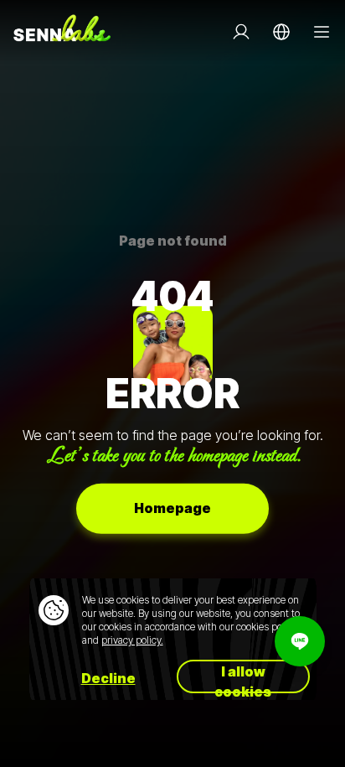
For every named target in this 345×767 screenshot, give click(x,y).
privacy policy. (132, 640)
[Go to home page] (62, 32)
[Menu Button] (322, 32)
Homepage (172, 508)
